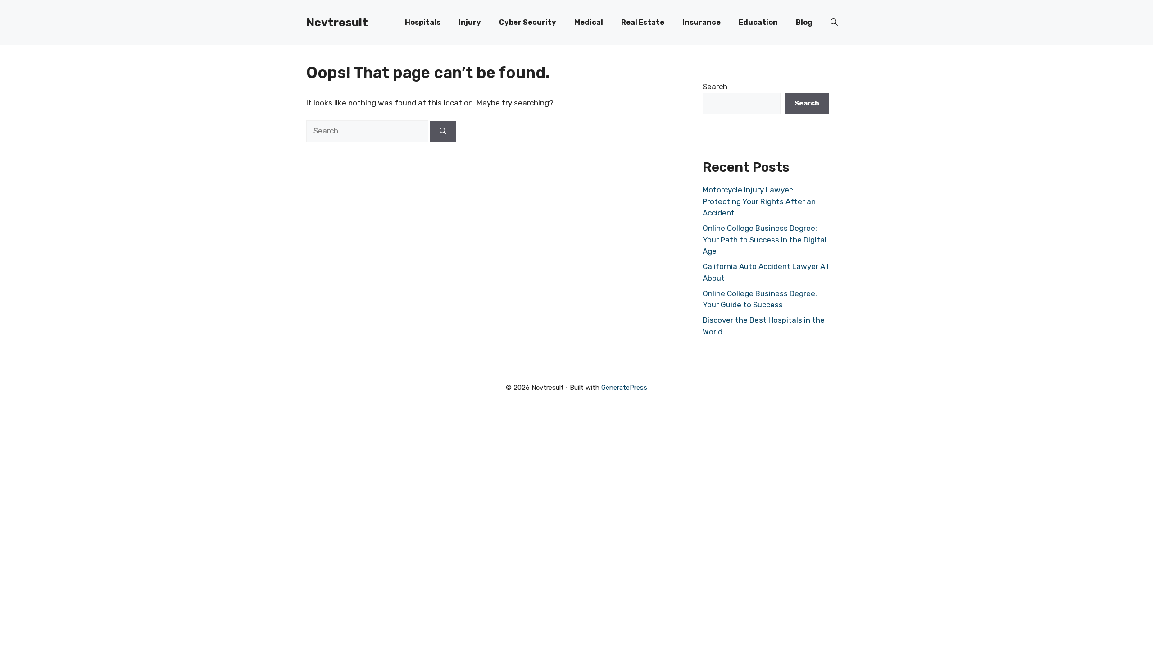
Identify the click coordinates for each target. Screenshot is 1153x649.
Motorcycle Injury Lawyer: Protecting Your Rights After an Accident (759, 201)
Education (758, 22)
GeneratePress (624, 388)
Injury (469, 22)
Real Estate (642, 22)
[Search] (443, 131)
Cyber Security (527, 22)
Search (715, 86)
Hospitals (422, 22)
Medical (588, 22)
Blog (804, 22)
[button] (834, 22)
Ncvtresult (337, 22)
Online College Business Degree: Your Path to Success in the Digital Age (764, 240)
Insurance (701, 22)
